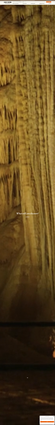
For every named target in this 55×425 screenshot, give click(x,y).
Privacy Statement (49, 423)
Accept (47, 421)
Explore (27, 216)
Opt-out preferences (45, 423)
